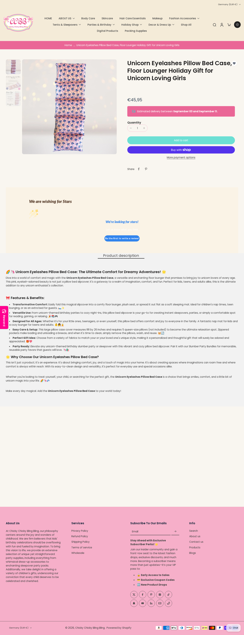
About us (194, 536)
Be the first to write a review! (122, 238)
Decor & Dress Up (160, 24)
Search (193, 531)
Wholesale (77, 553)
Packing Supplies (136, 31)
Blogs (192, 553)
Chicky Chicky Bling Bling (90, 628)
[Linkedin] (151, 603)
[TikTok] (168, 594)
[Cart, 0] (229, 25)
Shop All (186, 24)
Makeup (157, 18)
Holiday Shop (130, 24)
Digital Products (107, 31)
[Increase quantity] (144, 128)
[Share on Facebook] (138, 169)
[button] (181, 140)
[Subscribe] (175, 531)
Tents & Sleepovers (65, 24)
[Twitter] (134, 594)
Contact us (196, 542)
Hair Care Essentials (133, 18)
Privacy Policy (79, 531)
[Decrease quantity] (130, 128)
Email (135, 531)
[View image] (13, 66)
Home (68, 45)
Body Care (88, 18)
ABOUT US (65, 18)
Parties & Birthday (99, 24)
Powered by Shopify (119, 628)
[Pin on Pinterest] (146, 169)
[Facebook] (142, 594)
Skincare (107, 18)
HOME (48, 18)
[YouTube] (142, 603)
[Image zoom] (69, 106)
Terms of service (81, 547)
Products (194, 547)
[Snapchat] (134, 603)
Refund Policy (79, 536)
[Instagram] (159, 594)
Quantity (134, 123)
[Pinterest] (151, 594)
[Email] (159, 603)
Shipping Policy (80, 542)
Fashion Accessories (182, 18)
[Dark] (237, 24)
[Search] (214, 24)
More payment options (181, 157)
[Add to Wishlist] (234, 63)
